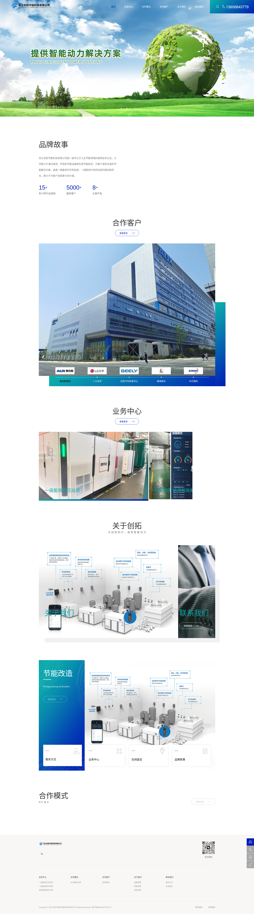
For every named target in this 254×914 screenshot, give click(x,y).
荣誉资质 (137, 886)
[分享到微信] (42, 854)
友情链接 (211, 907)
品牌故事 (137, 882)
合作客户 (164, 6)
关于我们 (181, 6)
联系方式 (169, 882)
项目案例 (105, 882)
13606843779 (237, 6)
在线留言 (169, 886)
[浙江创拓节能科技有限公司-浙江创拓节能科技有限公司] (31, 5)
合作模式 (146, 6)
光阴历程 (137, 890)
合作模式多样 (76, 882)
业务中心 (128, 6)
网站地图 (198, 907)
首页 (113, 6)
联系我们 (199, 6)
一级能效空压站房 (46, 882)
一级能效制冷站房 (46, 886)
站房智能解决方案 (46, 890)
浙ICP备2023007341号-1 (102, 907)
